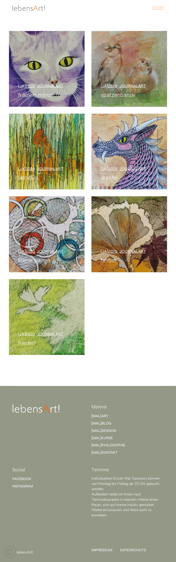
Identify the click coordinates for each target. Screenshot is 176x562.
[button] (10, 552)
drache (109, 178)
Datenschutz (133, 550)
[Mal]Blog (101, 423)
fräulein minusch (38, 95)
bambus (28, 178)
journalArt (50, 85)
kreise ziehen (34, 260)
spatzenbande (118, 95)
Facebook (21, 479)
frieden (26, 343)
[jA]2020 (26, 85)
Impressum (101, 550)
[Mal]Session (103, 430)
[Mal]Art (99, 416)
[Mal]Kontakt (104, 452)
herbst (108, 260)
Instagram (22, 486)
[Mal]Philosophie (108, 445)
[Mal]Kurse (102, 438)
